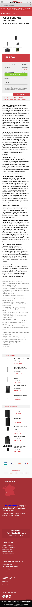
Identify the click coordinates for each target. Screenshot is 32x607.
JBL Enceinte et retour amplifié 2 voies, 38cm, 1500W (21, 386)
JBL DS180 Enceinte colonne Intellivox (21, 378)
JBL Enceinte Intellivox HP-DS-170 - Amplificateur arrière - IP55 (21, 369)
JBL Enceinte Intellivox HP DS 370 (21, 359)
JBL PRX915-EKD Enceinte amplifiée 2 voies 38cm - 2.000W (20, 428)
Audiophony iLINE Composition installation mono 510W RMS (20, 446)
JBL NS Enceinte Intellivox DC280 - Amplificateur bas (20, 394)
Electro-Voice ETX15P (19, 436)
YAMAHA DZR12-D (18, 410)
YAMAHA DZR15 (17, 418)
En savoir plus (16, 605)
